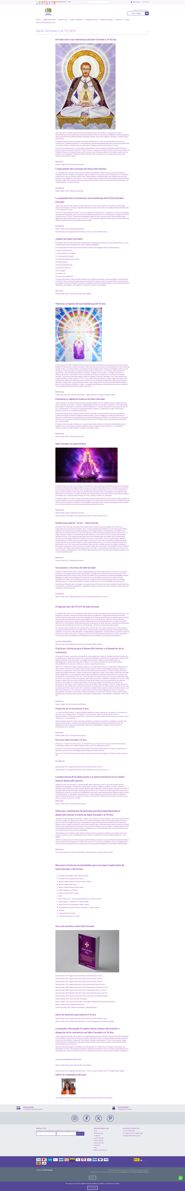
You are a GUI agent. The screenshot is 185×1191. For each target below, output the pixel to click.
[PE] (44, 4)
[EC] (54, 2)
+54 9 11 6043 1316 (129, 1131)
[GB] (59, 2)
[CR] (52, 2)
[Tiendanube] (44, 1170)
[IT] (64, 2)
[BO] (39, 2)
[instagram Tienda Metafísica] (74, 1118)
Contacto (119, 19)
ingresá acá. (126, 1172)
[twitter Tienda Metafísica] (98, 1118)
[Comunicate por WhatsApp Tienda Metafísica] (180, 1178)
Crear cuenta (136, 1)
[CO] (49, 2)
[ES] (57, 2)
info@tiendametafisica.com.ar (141, 10)
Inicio (38, 19)
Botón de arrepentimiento (140, 1172)
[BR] (42, 2)
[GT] (62, 2)
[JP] (67, 2)
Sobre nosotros (49, 19)
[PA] (42, 4)
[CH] (44, 2)
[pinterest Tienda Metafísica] (110, 1118)
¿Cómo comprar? (76, 19)
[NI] (37, 4)
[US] (49, 4)
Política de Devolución (45, 22)
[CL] (47, 2)
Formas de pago (91, 19)
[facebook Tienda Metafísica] (86, 1118)
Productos (62, 19)
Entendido (92, 1188)
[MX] (69, 2)
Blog (127, 19)
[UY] (52, 4)
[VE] (54, 4)
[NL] (39, 4)
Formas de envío (106, 19)
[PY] (47, 4)
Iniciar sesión (145, 1)
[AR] (37, 2)
